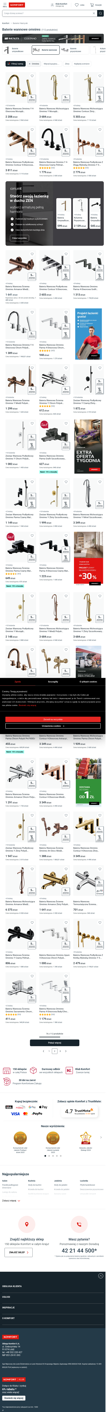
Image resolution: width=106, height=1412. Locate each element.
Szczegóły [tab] (53, 681)
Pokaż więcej (54, 1042)
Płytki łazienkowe (87, 1185)
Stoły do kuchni (34, 1185)
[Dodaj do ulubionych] (32, 76)
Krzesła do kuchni (35, 1189)
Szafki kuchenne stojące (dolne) (38, 1195)
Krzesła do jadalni (61, 1189)
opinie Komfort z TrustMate (84, 1101)
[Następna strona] (65, 1051)
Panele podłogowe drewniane (10, 1186)
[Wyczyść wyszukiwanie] (94, 13)
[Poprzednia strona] (43, 1051)
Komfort (6, 23)
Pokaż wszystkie (19, 238)
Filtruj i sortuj (17, 64)
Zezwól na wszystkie (53, 719)
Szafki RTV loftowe (10, 1196)
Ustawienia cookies (51, 726)
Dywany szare (60, 1194)
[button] (58, 5)
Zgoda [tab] (18, 681)
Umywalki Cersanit (88, 1194)
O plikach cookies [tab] (88, 681)
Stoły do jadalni (60, 1185)
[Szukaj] (100, 13)
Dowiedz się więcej (27, 705)
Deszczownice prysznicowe (91, 1189)
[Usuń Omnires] (29, 63)
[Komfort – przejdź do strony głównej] (10, 1337)
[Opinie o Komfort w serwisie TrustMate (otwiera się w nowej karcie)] (79, 1111)
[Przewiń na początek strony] (100, 1275)
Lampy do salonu (9, 1192)
